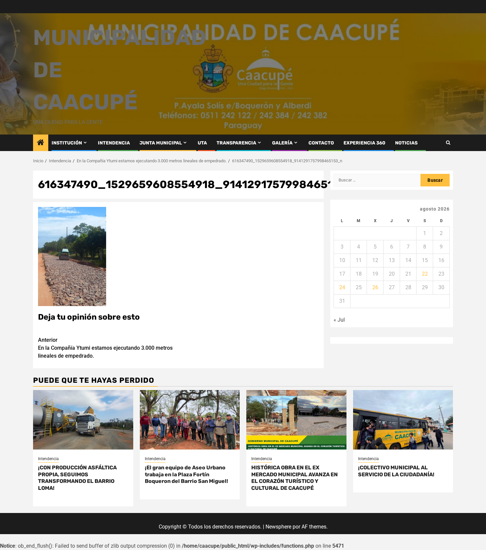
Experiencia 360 (364, 143)
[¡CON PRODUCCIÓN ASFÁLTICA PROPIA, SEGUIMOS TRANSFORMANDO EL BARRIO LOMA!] (83, 420)
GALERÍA (282, 143)
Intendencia (48, 458)
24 (342, 287)
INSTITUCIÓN (67, 143)
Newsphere (278, 527)
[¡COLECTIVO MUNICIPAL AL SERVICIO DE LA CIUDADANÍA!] (403, 420)
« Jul (339, 320)
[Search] (448, 142)
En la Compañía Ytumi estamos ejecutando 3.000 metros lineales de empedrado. (105, 348)
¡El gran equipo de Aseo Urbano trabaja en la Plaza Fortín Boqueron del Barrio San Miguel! (186, 474)
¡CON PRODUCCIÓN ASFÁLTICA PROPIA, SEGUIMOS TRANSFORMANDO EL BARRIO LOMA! (77, 477)
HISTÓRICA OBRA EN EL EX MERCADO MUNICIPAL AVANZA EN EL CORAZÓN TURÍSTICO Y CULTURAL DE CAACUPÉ (294, 477)
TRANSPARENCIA (236, 143)
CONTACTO (321, 143)
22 (425, 274)
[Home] (40, 143)
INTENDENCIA (114, 143)
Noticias (406, 143)
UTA (202, 143)
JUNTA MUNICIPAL (161, 143)
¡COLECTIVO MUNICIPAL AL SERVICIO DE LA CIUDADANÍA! (396, 471)
